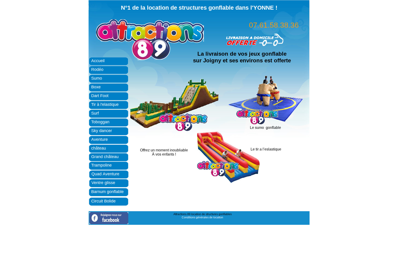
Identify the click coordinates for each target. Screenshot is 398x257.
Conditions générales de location (202, 217)
